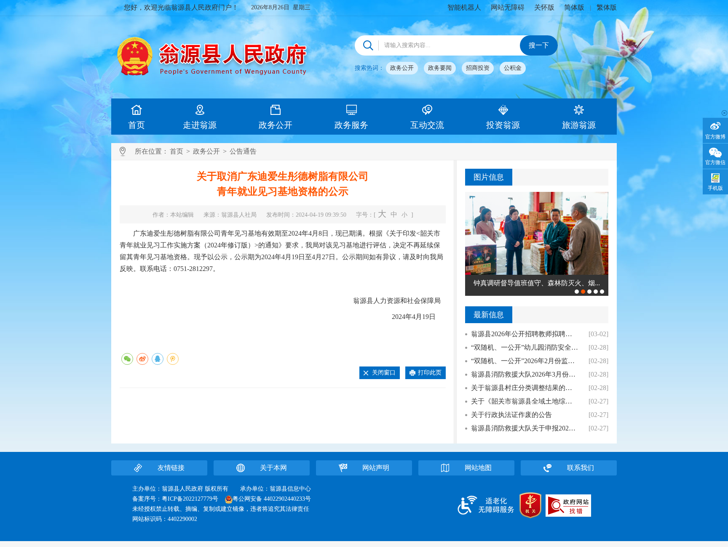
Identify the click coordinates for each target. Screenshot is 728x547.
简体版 (574, 7)
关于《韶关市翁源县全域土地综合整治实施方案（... (524, 401)
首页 (136, 125)
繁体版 (607, 7)
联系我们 (580, 467)
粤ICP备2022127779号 (190, 499)
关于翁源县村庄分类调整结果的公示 (524, 387)
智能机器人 (464, 7)
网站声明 (375, 467)
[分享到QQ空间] (173, 359)
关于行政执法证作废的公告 (511, 414)
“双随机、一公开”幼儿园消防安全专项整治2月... (524, 347)
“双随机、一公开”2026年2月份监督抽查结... (524, 360)
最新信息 (489, 315)
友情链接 (171, 467)
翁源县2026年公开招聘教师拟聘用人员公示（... (524, 333)
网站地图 (478, 467)
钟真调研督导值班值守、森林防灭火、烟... (537, 283)
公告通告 (243, 151)
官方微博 (715, 137)
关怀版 (544, 7)
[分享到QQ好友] (157, 359)
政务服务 (351, 125)
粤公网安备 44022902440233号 (272, 499)
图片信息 (489, 177)
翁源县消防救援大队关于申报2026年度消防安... (524, 428)
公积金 (513, 68)
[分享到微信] (127, 359)
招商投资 (478, 68)
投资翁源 (503, 125)
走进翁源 (200, 125)
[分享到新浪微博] (142, 359)
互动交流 (427, 125)
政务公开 (402, 68)
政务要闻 (440, 68)
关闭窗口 (384, 372)
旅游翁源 (579, 125)
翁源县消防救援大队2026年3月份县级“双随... (524, 374)
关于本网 (273, 467)
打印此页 (430, 372)
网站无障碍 (508, 7)
